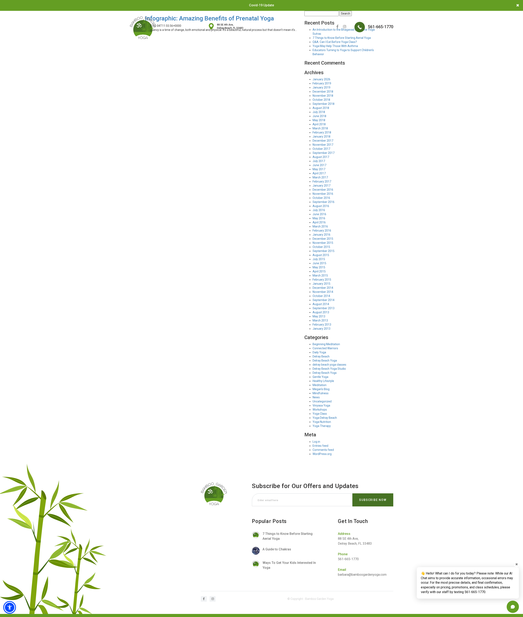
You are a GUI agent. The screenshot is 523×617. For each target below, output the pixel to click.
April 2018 (319, 124)
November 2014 (323, 291)
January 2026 (321, 79)
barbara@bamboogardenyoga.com (362, 575)
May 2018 (319, 120)
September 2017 (323, 153)
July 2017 (319, 161)
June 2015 (319, 263)
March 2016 (320, 226)
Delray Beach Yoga (325, 360)
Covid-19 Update (261, 5)
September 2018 (323, 103)
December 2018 (323, 91)
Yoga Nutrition (322, 421)
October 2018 (321, 99)
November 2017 (323, 144)
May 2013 (319, 316)
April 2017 (319, 173)
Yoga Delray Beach (325, 417)
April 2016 (319, 222)
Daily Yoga (319, 352)
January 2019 (321, 87)
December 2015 (323, 238)
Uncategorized (322, 401)
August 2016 (321, 206)
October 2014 (321, 296)
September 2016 (323, 202)
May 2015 (319, 267)
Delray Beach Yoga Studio (329, 368)
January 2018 (321, 136)
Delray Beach (321, 356)
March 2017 (320, 177)
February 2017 (322, 181)
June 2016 (319, 214)
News (316, 397)
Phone (343, 554)
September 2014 (323, 300)
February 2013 (322, 324)
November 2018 (323, 95)
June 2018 (319, 116)
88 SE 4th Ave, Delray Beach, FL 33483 (230, 26)
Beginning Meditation (326, 344)
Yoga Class (320, 413)
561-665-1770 (380, 26)
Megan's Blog (321, 389)
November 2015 (323, 242)
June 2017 (319, 165)
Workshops (320, 409)
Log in (316, 441)
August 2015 (321, 255)
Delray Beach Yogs (325, 372)
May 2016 (319, 218)
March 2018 (320, 128)
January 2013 (321, 328)
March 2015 (320, 275)
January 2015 (321, 283)
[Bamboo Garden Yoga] (143, 27)
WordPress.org (322, 454)
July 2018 (319, 112)
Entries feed (320, 445)
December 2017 (323, 140)
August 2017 (321, 157)
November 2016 (323, 193)
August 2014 (321, 304)
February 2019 (322, 83)
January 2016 (321, 234)
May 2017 (319, 169)
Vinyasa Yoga (321, 405)
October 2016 (321, 197)
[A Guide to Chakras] (286, 551)
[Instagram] (344, 27)
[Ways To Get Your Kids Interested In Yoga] (286, 565)
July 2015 (319, 259)
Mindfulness (321, 393)
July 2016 (319, 210)
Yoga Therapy (322, 426)
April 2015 (319, 271)
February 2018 (322, 132)
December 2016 (323, 189)
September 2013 (323, 308)
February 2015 (322, 279)
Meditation (319, 385)
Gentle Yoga (320, 376)
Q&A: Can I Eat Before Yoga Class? (335, 42)
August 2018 (321, 108)
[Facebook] (337, 27)
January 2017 (321, 185)
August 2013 (321, 312)
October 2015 (321, 247)
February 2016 (322, 230)
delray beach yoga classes (329, 364)
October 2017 (321, 148)
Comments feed (323, 449)
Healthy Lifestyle (323, 381)
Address (344, 534)
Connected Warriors (325, 348)
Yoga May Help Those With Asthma (335, 46)
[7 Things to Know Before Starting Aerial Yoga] (286, 536)
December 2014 (323, 287)
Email (342, 570)
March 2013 (320, 320)
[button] (9, 607)
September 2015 (323, 251)
